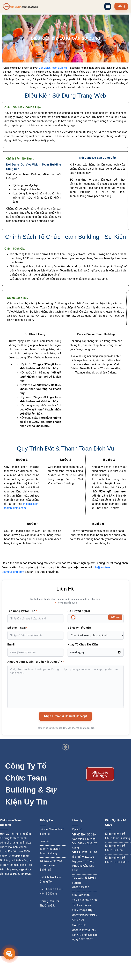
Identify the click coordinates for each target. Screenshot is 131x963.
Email (10, 644)
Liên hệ (44, 841)
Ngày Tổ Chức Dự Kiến (83, 644)
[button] (107, 6)
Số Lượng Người (79, 611)
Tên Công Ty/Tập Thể (22, 611)
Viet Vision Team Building (53, 67)
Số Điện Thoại (17, 627)
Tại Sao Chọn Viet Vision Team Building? (51, 865)
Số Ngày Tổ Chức (79, 627)
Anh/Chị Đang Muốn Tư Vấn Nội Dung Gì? (35, 661)
